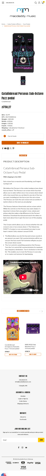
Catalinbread (6, 101)
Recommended (23, 311)
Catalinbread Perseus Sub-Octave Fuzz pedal (17, 26)
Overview (23, 155)
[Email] (5, 148)
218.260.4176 (10, 2)
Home (3, 24)
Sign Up (25, 398)
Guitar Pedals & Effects (14, 24)
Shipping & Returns (23, 403)
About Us (23, 417)
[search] (35, 2)
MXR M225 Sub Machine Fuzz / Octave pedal (30, 346)
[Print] (8, 148)
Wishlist (23, 396)
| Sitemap (30, 459)
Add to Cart (33, 354)
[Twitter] (11, 148)
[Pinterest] (13, 148)
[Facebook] (3, 148)
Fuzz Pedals (26, 24)
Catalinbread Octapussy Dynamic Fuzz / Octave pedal (12, 346)
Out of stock (13, 355)
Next (42, 311)
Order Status (23, 401)
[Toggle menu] (3, 3)
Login (20, 398)
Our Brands (23, 419)
